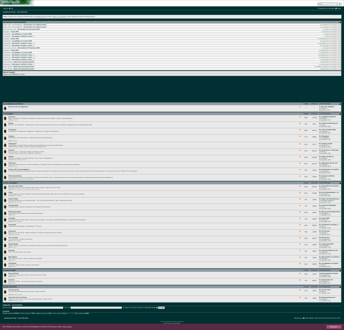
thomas (15, 247)
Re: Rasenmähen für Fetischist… (329, 186)
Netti (327, 34)
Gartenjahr (6, 31)
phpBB (167, 321)
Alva (323, 226)
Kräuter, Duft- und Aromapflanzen (12, 24)
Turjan (327, 29)
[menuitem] (11, 8)
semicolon (325, 24)
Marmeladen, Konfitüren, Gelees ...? (23, 36)
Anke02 (324, 158)
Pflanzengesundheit (14, 211)
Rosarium (11, 150)
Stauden (11, 156)
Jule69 (324, 118)
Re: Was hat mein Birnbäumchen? (329, 211)
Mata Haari (325, 62)
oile (323, 207)
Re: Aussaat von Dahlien (326, 176)
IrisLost (324, 232)
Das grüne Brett (13, 273)
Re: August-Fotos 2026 (326, 244)
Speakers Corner (9, 270)
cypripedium (325, 275)
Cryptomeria (325, 64)
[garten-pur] (18, 3)
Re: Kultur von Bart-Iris (326, 156)
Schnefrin (325, 281)
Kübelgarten (325, 50)
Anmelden (6, 305)
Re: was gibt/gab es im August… (329, 263)
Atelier (10, 192)
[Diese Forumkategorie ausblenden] (340, 104)
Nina (15, 159)
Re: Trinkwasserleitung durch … (329, 123)
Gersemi (326, 31)
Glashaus (11, 136)
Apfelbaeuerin (324, 38)
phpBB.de (178, 323)
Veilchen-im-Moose (323, 66)
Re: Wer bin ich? (324, 237)
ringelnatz (325, 213)
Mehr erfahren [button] (67, 326)
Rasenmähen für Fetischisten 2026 (29, 29)
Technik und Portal (10, 287)
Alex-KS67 (70, 313)
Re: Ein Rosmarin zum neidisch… (329, 169)
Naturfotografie (13, 244)
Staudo (326, 48)
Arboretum (11, 117)
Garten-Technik (7, 62)
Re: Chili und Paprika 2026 (327, 129)
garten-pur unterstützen (59, 16)
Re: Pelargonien (324, 136)
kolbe (16, 221)
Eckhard (324, 258)
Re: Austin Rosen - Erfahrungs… (329, 150)
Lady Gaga (325, 45)
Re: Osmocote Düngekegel (327, 205)
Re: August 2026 (324, 218)
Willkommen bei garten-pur (13, 104)
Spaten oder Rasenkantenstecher (23, 62)
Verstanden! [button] (334, 326)
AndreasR (15, 119)
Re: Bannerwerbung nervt (327, 297)
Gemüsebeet (12, 129)
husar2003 (325, 137)
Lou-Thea (325, 194)
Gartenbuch (12, 231)
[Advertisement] (172, 89)
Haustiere (11, 280)
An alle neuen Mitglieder (326, 106)
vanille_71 (325, 145)
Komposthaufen (13, 205)
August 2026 (15, 31)
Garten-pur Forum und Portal (17, 297)
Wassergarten (12, 257)
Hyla (327, 36)
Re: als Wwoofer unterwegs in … (329, 224)
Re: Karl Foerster (324, 231)
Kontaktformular (39, 16)
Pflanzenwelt (8, 114)
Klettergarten (12, 143)
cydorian (324, 131)
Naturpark (11, 250)
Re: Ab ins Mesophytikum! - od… (329, 192)
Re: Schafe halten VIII (325, 280)
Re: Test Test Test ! (325, 290)
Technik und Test (13, 290)
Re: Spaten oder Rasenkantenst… (329, 199)
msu (19, 294)
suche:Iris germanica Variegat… (329, 273)
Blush (323, 151)
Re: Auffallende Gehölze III (327, 117)
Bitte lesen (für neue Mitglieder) (18, 106)
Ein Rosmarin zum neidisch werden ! (35, 24)
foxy (323, 125)
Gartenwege (12, 224)
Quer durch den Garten (10, 29)
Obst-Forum (12, 163)
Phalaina (15, 140)
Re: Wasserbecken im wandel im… (330, 257)
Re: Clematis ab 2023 (325, 143)
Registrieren (17, 305)
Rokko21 (324, 252)
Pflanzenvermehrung (15, 176)
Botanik (10, 123)
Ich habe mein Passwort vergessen (133, 307)
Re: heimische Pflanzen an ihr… (329, 250)
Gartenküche (7, 34)
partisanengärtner (30, 179)
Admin (324, 108)
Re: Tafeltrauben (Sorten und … (329, 163)
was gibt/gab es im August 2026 (22, 34)
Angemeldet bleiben (150, 307)
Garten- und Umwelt (10, 183)
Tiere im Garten (13, 237)
